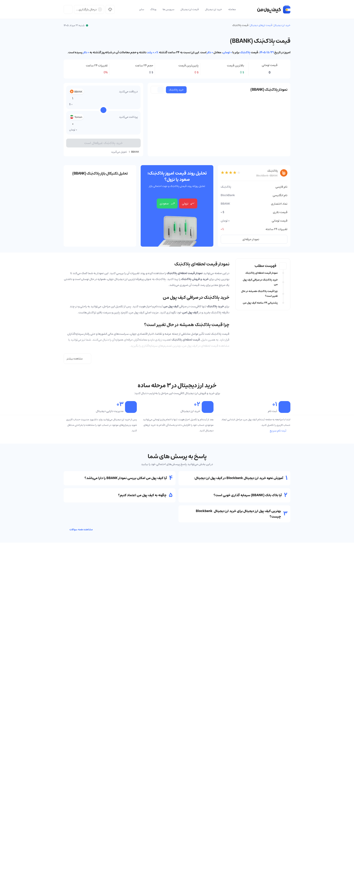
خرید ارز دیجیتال (281, 25)
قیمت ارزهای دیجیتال (261, 25)
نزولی (185, 203)
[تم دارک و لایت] (68, 9)
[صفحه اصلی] (273, 9)
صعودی (164, 203)
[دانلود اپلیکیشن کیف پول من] (110, 9)
